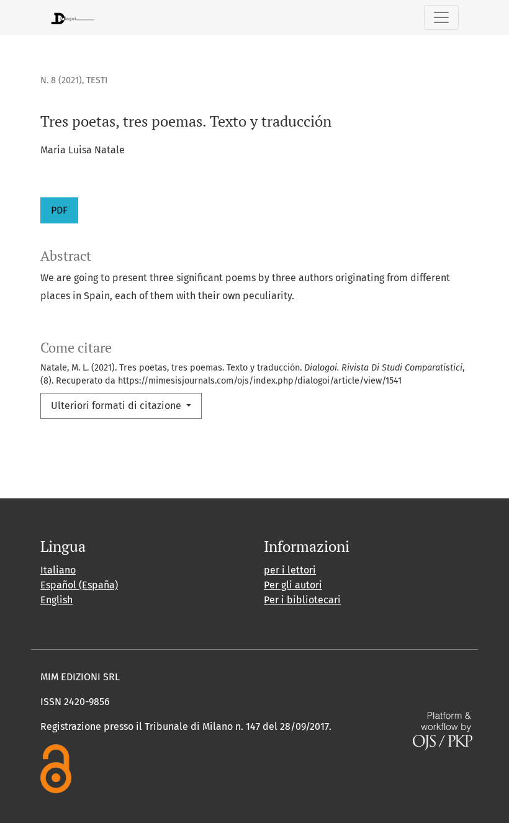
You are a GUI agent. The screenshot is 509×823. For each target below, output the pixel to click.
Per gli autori (293, 585)
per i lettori (290, 570)
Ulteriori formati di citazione (117, 406)
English (56, 600)
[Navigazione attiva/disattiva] (441, 17)
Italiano (58, 570)
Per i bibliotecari (302, 600)
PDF (59, 210)
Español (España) (79, 585)
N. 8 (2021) (61, 80)
